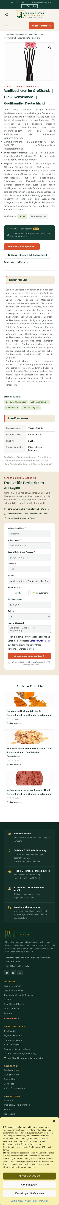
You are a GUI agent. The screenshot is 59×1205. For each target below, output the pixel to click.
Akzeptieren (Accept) (29, 1176)
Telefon (11, 564)
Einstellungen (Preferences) (29, 1193)
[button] (54, 1121)
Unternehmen (14, 540)
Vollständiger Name (16, 528)
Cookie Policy (17, 1201)
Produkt (11, 575)
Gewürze (9, 87)
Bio (20, 593)
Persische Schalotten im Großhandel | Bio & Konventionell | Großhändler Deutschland (29, 752)
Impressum (43, 1201)
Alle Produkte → (12, 1018)
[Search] (9, 14)
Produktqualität (14, 587)
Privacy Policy (31, 1201)
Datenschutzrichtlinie (40, 640)
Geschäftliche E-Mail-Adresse (21, 552)
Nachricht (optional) (16, 623)
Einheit (11, 611)
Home (6, 34)
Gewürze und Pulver (27, 87)
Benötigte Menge (15, 599)
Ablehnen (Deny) (29, 1184)
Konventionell (42, 593)
